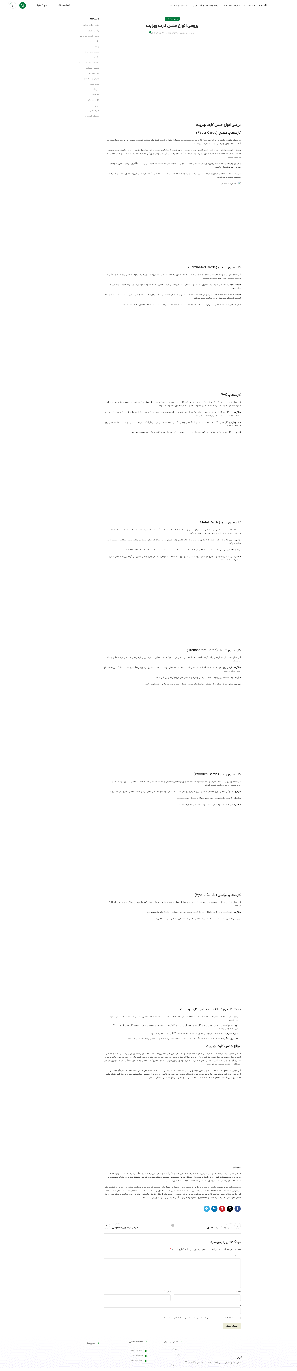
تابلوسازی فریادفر (173, 1365)
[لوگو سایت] (279, 5)
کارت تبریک (93, 100)
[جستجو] (22, 5)
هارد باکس (94, 110)
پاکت (97, 57)
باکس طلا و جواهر (91, 25)
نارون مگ (176, 1349)
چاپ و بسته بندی (172, 19)
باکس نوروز (93, 30)
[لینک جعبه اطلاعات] (38, 5)
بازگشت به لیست (172, 1226)
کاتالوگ (95, 94)
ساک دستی (94, 84)
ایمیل (167, 1291)
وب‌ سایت (236, 1304)
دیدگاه (237, 1255)
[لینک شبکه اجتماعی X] (230, 1209)
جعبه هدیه (94, 73)
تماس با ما (176, 1359)
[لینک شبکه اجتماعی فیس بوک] (238, 1209)
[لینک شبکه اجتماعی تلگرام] (207, 1209)
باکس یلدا (94, 41)
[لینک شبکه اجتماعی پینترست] (222, 1209)
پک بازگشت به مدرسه (89, 62)
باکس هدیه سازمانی (89, 36)
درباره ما (177, 1354)
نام (238, 1291)
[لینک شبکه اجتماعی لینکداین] (214, 1209)
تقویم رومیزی (92, 68)
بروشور (96, 46)
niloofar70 (173, 33)
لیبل (97, 105)
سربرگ (96, 89)
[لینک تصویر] (226, 1345)
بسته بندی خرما (91, 51)
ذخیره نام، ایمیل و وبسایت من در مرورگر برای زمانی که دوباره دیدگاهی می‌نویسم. (200, 1317)
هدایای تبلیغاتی (91, 116)
